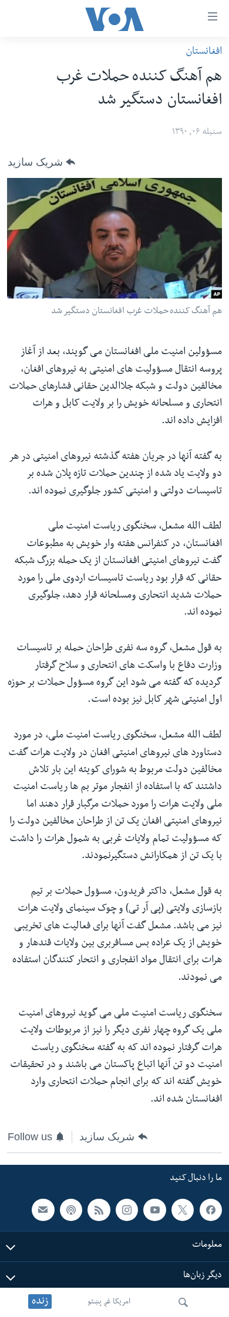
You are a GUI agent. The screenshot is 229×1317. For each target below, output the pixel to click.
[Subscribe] (43, 1210)
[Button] (41, 162)
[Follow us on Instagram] (127, 1210)
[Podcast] (71, 1210)
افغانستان (204, 52)
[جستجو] (183, 1302)
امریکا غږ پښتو (108, 1302)
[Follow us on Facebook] (211, 1210)
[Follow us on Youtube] (154, 1210)
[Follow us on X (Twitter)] (182, 1210)
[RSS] (98, 1210)
